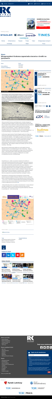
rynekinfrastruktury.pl (14, 0)
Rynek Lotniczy (5, 343)
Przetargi (3, 368)
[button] (47, 108)
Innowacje (9, 43)
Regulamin (4, 354)
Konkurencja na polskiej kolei (8, 364)
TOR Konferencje (5, 350)
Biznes (3, 41)
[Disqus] (18, 309)
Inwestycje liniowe (5, 360)
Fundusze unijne (5, 371)
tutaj (18, 182)
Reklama (3, 353)
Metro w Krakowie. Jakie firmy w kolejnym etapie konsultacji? (7, 271)
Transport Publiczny (6, 342)
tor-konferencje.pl (30, 0)
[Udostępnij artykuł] (8, 256)
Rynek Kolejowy (5, 339)
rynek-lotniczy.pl (23, 0)
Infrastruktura (11, 41)
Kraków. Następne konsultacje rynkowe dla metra (28, 271)
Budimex (3, 369)
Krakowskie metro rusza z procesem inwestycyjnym (16, 281)
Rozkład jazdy (4, 361)
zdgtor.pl (37, 0)
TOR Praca (4, 344)
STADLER (3, 365)
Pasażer (20, 41)
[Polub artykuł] (4, 256)
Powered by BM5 (13, 397)
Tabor (33, 41)
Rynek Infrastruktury (6, 340)
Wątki (27, 43)
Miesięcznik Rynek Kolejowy (7, 355)
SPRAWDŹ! (43, 21)
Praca (43, 43)
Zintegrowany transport (44, 41)
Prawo (27, 41)
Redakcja (3, 351)
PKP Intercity (4, 367)
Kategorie (10, 3)
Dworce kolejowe (5, 363)
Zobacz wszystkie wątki (6, 373)
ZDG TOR (3, 349)
